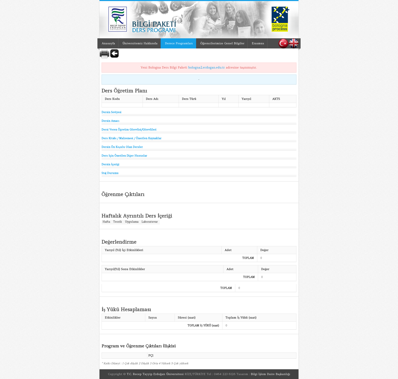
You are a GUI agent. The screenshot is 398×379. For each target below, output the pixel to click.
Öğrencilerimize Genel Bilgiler (222, 43)
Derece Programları (179, 43)
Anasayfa (108, 43)
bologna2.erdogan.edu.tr (206, 67)
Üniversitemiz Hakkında (140, 43)
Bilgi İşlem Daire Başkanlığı (270, 374)
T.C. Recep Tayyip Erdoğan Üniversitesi (155, 374)
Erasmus (258, 43)
